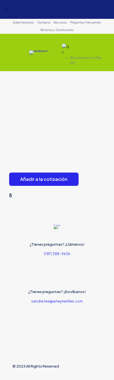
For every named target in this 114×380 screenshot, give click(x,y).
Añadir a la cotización (44, 179)
